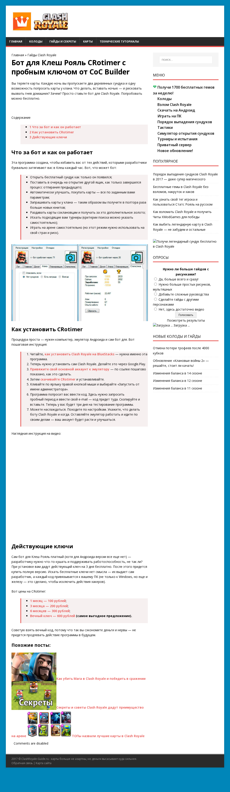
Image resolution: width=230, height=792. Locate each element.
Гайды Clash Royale (41, 55)
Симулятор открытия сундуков (185, 133)
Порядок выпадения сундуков (184, 121)
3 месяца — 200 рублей (49, 606)
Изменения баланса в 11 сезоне (177, 388)
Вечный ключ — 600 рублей (52, 616)
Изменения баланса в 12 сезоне (177, 380)
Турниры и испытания (177, 138)
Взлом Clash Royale (174, 104)
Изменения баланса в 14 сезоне (177, 373)
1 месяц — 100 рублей (48, 601)
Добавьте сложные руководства (184, 294)
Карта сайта (43, 763)
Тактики (165, 127)
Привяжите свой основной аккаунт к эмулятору (69, 369)
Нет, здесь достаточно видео (181, 309)
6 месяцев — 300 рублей (50, 611)
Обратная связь (22, 763)
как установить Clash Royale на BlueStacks (79, 354)
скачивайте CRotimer (57, 379)
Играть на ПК (169, 116)
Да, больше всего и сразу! (178, 279)
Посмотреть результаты (186, 320)
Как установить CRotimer (51, 132)
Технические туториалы (119, 41)
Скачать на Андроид (176, 110)
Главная (15, 41)
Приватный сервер (174, 144)
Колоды (35, 41)
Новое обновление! (175, 150)
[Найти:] (185, 60)
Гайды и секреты (62, 41)
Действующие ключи (48, 137)
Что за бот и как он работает (55, 127)
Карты (88, 41)
